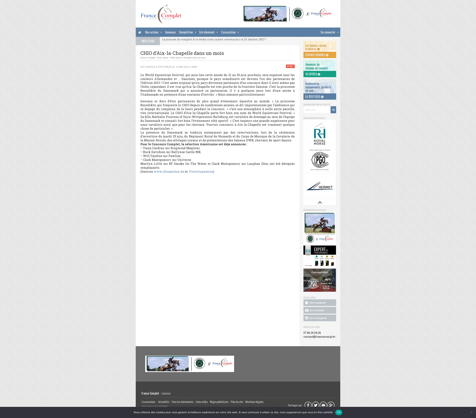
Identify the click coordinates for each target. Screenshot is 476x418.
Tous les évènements (182, 402)
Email (323, 405)
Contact (166, 393)
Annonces (170, 32)
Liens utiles (202, 402)
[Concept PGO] (319, 160)
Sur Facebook (317, 302)
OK (339, 412)
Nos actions (152, 32)
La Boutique (313, 96)
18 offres (311, 74)
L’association (228, 32)
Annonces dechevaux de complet (316, 66)
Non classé (163, 57)
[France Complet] (161, 14)
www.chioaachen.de (169, 171)
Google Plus (331, 405)
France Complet (148, 57)
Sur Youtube (316, 310)
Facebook (308, 405)
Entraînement (207, 32)
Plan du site (237, 402)
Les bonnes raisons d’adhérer (316, 47)
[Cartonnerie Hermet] (319, 186)
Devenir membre (315, 55)
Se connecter (328, 32)
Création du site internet (154, 406)
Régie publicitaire (219, 402)
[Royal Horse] (319, 134)
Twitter (315, 405)
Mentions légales (254, 402)
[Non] (471, 412)
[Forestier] (287, 7)
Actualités (163, 402)
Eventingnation (201, 171)
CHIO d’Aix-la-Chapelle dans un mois (187, 57)
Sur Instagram (318, 317)
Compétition (186, 32)
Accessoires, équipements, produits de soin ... (318, 87)
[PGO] (319, 280)
